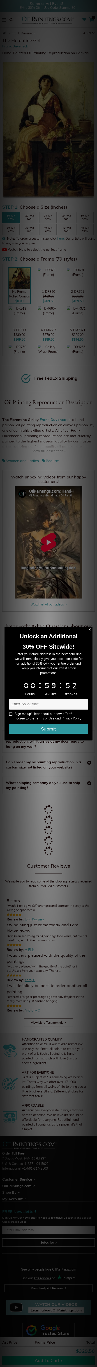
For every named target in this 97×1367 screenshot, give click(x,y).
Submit (48, 729)
